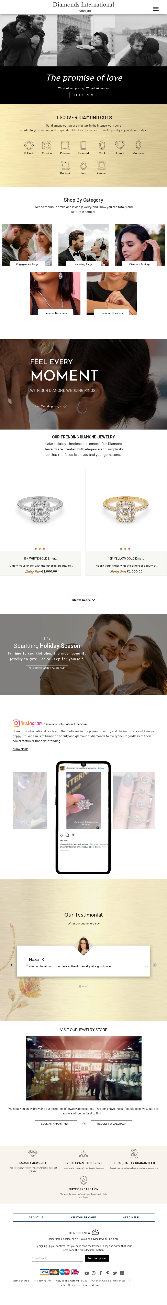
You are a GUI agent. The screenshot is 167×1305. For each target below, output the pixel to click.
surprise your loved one (47, 668)
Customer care (83, 1217)
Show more (20, 749)
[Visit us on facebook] (101, 1273)
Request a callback (111, 1123)
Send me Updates (97, 1258)
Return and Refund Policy (71, 1280)
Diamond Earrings (139, 264)
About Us (36, 1217)
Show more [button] (82, 600)
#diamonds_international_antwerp (65, 724)
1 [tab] (80, 986)
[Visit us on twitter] (115, 1273)
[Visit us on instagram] (94, 1273)
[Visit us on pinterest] (108, 1273)
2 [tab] (83, 986)
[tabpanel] (83, 958)
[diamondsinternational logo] (83, 7)
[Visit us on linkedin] (122, 1273)
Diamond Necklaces (55, 313)
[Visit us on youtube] (87, 1273)
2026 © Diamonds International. (81, 1285)
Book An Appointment (56, 1123)
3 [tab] (86, 986)
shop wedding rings (47, 406)
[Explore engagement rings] (83, 41)
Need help (131, 1217)
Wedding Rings (83, 264)
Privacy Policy (42, 1280)
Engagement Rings (27, 264)
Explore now (83, 95)
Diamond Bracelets (112, 313)
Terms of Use (21, 1280)
